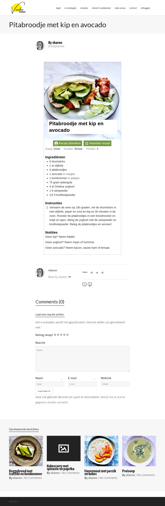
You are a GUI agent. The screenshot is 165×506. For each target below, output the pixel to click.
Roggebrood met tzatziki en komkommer (25, 472)
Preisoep (128, 471)
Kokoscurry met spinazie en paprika (60, 467)
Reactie (40, 343)
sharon (17, 478)
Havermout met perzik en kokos (100, 472)
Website (106, 378)
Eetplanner (57, 46)
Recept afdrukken (69, 143)
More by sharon (58, 277)
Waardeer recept (99, 143)
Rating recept (44, 335)
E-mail (72, 378)
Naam (39, 378)
